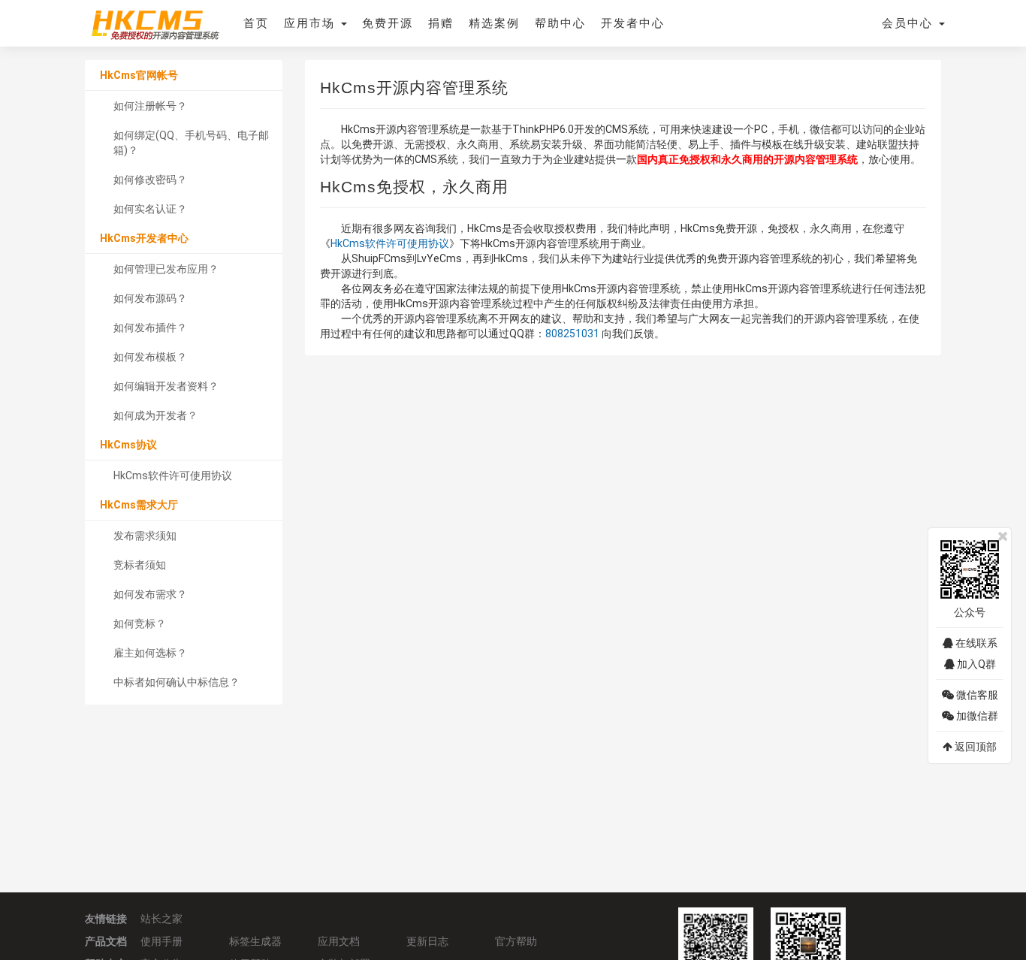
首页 (256, 23)
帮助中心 (560, 23)
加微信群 (976, 716)
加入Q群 (975, 664)
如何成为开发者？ (155, 415)
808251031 (572, 334)
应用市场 (311, 23)
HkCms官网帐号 (139, 75)
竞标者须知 (139, 565)
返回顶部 (974, 747)
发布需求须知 (145, 536)
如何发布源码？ (150, 298)
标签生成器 (255, 941)
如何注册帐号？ (150, 106)
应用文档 (339, 941)
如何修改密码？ (150, 180)
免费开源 (387, 23)
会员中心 (909, 23)
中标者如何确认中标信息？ (176, 682)
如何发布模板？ (150, 357)
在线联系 (975, 643)
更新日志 (427, 941)
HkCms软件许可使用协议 (172, 475)
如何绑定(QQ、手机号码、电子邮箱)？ (191, 142)
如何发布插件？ (150, 328)
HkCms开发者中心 (144, 238)
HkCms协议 (128, 445)
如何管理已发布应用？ (166, 269)
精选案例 (494, 23)
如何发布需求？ (150, 594)
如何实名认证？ (150, 209)
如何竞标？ (139, 623)
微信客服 (976, 695)
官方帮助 (516, 941)
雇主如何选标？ (150, 653)
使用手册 (161, 941)
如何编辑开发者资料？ (166, 386)
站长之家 (161, 919)
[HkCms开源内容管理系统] (155, 22)
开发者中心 (633, 23)
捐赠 (441, 23)
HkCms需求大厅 (139, 505)
